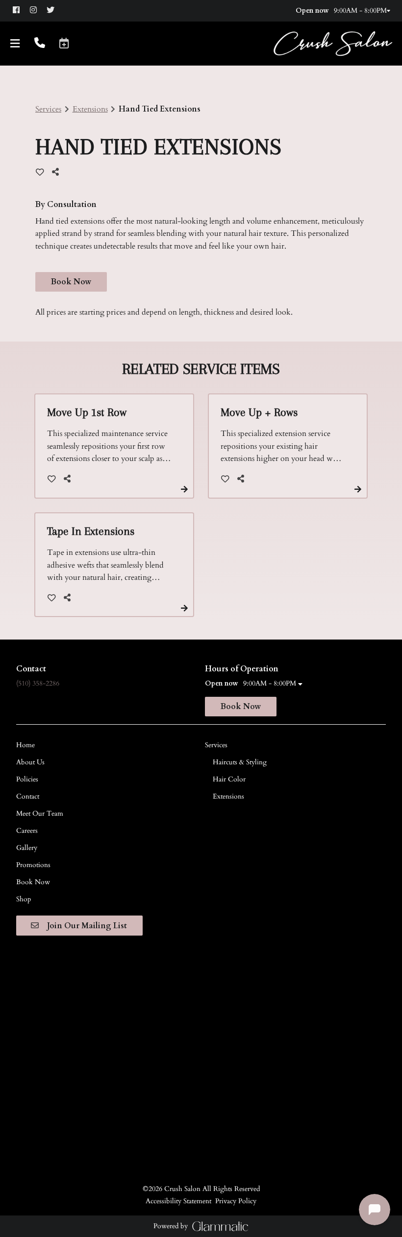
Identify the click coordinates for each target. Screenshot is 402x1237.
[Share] (57, 172)
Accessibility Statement (178, 1201)
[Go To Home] (333, 43)
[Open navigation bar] (15, 43)
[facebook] (20, 10)
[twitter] (54, 10)
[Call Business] (39, 43)
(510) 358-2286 (37, 683)
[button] (64, 43)
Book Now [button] (71, 281)
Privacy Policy (235, 1201)
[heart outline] (40, 172)
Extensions (90, 109)
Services (48, 109)
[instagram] (37, 10)
